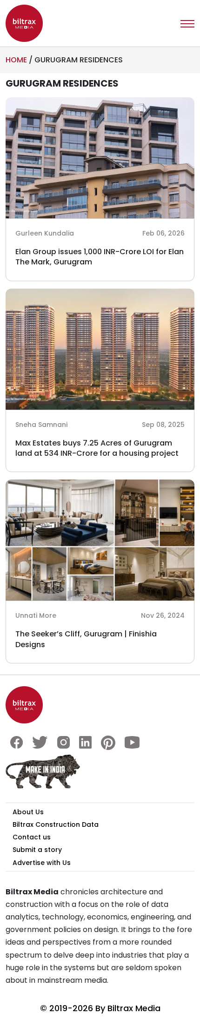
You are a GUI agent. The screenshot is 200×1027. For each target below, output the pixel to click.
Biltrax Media (133, 1008)
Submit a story (37, 849)
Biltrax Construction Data (56, 824)
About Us (28, 812)
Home (16, 59)
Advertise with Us (42, 862)
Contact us (32, 837)
